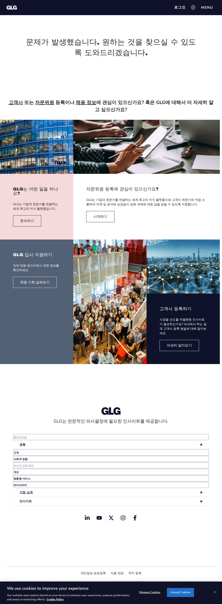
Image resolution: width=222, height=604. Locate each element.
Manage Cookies (149, 592)
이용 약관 (117, 573)
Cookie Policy (55, 599)
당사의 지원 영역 (24, 465)
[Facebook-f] (134, 517)
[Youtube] (99, 517)
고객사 (16, 102)
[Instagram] (123, 517)
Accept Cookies (180, 592)
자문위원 (44, 102)
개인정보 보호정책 (93, 573)
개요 (16, 472)
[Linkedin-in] (87, 517)
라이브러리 (20, 485)
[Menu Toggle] (207, 7)
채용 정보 (86, 102)
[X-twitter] (111, 517)
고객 (16, 452)
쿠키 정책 (134, 573)
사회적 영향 (21, 459)
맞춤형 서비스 (22, 478)
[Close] (215, 592)
